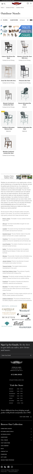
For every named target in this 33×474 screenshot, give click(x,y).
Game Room (4, 437)
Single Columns (27, 20)
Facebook (8, 467)
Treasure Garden (7, 266)
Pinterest (2, 467)
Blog (2, 448)
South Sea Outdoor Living (9, 271)
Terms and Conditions (13, 471)
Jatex (4, 293)
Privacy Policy (4, 471)
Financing (4, 454)
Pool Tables (4, 440)
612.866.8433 (16, 374)
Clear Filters (14, 20)
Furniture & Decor (6, 428)
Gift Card (4, 457)
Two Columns (31, 20)
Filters (5, 20)
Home (2, 7)
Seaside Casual (7, 234)
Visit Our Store (24, 416)
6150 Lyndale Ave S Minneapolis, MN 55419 (16, 369)
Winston (5, 256)
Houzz (5, 467)
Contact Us (4, 451)
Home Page (16, 4)
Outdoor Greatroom (8, 298)
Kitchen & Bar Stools (7, 431)
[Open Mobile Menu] (3, 3)
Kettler (4, 249)
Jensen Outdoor (7, 261)
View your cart (30, 3)
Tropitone (5, 239)
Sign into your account (28, 3)
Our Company (5, 445)
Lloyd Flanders (7, 244)
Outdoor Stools (20, 7)
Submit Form (30, 355)
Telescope (5, 276)
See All (31, 429)
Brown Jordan (6, 218)
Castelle (5, 229)
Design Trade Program (7, 460)
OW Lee (5, 223)
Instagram (12, 467)
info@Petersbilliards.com (16, 380)
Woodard (5, 286)
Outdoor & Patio (10, 7)
